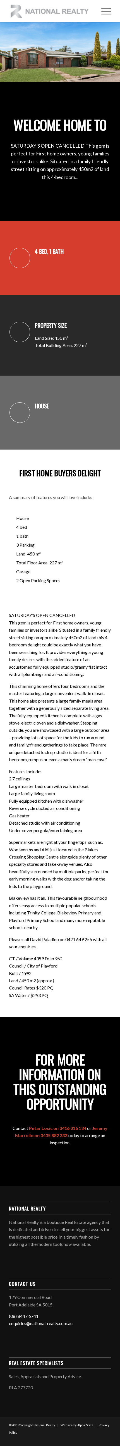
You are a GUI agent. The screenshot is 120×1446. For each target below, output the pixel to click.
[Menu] (103, 11)
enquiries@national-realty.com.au (41, 1323)
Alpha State (85, 1425)
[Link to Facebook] (90, 1439)
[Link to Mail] (107, 1439)
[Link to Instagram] (98, 1439)
